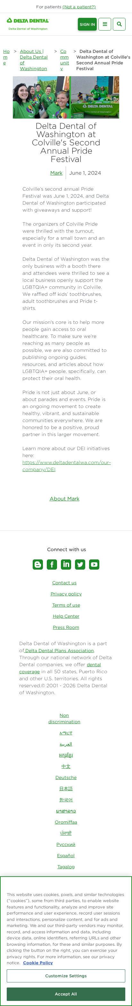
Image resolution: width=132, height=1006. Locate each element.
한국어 (66, 800)
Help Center (66, 616)
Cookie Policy (38, 963)
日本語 (66, 788)
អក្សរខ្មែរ (66, 755)
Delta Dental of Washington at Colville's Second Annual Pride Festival (103, 59)
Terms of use (66, 605)
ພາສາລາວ (66, 811)
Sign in (87, 24)
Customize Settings (66, 976)
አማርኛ (66, 733)
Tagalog (66, 867)
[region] (66, 941)
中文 (66, 766)
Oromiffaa (66, 822)
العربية (66, 744)
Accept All (66, 994)
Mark (56, 173)
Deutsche (66, 777)
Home (6, 57)
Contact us (64, 583)
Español (66, 855)
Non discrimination (64, 718)
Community (64, 59)
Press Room (66, 627)
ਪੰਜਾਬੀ (65, 833)
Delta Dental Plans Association (59, 650)
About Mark (64, 498)
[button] (79, 7)
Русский (65, 844)
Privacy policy (66, 594)
